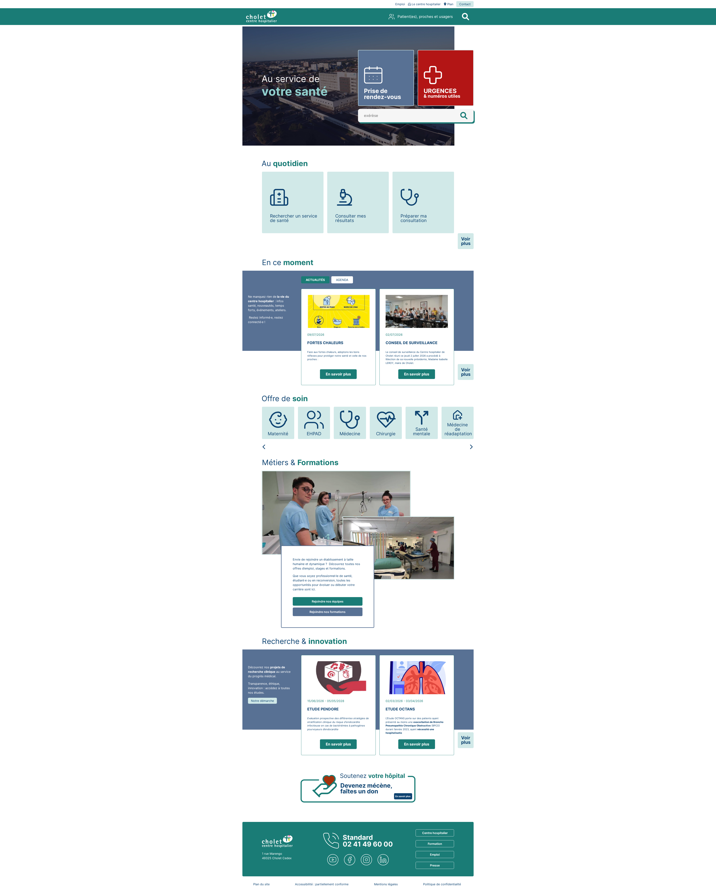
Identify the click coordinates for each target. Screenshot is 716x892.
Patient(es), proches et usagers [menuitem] (425, 16)
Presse (435, 865)
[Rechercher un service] (465, 16)
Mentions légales (386, 884)
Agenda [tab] (342, 280)
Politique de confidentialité (442, 884)
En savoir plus (338, 374)
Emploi (435, 854)
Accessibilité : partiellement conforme (321, 884)
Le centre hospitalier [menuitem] (426, 4)
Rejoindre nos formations (328, 612)
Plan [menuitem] (450, 4)
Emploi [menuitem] (400, 4)
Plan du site (261, 884)
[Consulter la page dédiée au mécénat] (358, 788)
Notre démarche (262, 701)
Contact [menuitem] (465, 4)
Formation (435, 844)
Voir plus (465, 241)
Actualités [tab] (315, 280)
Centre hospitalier (435, 833)
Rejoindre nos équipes (327, 601)
